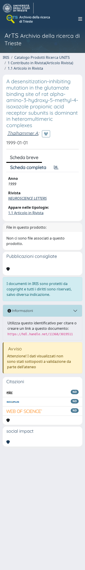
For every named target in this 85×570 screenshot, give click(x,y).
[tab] (56, 167)
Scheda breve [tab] (24, 157)
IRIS (6, 57)
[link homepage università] (28, 19)
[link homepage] (18, 8)
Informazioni (22, 310)
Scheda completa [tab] (28, 167)
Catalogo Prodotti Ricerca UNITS (42, 57)
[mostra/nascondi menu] (80, 19)
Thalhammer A (22, 133)
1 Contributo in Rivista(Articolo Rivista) (40, 62)
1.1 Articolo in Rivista (25, 68)
